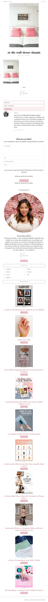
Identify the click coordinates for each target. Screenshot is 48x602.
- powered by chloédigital (41, 599)
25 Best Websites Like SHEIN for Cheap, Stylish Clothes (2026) (24, 403)
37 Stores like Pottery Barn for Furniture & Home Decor (24, 497)
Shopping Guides (23, 525)
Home (24, 493)
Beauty (23, 307)
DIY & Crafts (23, 431)
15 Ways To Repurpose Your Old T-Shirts (24, 560)
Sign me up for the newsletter (24, 176)
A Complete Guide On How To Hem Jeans (24, 434)
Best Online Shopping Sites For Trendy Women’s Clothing (24, 371)
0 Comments (27, 55)
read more (24, 260)
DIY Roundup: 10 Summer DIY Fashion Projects (24, 590)
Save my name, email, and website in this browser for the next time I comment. (24, 171)
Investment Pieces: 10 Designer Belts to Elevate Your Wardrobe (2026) (24, 529)
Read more (24, 312)
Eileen (16, 113)
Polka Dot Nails (24, 340)
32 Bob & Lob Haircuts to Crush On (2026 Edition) (24, 310)
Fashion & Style (24, 367)
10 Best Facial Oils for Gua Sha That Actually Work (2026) (24, 465)
